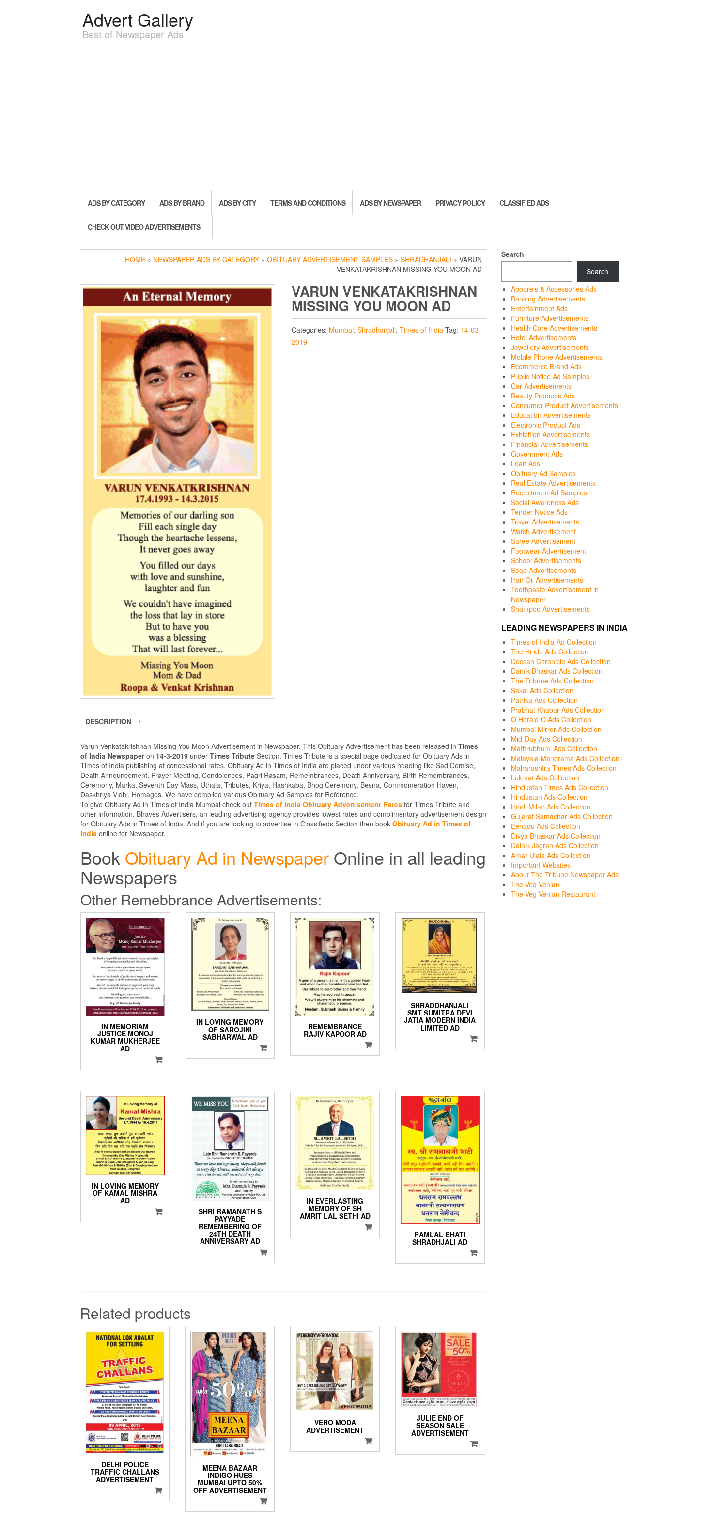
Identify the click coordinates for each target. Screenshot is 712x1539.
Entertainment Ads (539, 308)
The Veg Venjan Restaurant (553, 894)
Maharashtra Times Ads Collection (564, 768)
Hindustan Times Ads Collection (559, 787)
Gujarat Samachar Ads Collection (562, 816)
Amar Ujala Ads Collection (550, 855)
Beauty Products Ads (543, 395)
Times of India (421, 329)
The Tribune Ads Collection (552, 680)
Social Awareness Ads (545, 502)
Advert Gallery (137, 19)
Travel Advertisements (545, 521)
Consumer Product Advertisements (564, 405)
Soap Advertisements (543, 570)
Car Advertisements (541, 386)
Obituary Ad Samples (543, 473)
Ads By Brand (181, 202)
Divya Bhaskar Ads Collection (556, 836)
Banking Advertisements (548, 298)
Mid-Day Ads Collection (546, 739)
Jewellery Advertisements (550, 347)
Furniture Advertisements (549, 318)
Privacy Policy (460, 202)
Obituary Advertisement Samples (330, 259)
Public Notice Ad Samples (550, 376)
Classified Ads (524, 202)
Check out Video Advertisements (144, 227)
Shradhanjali (426, 259)
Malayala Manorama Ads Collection (565, 758)
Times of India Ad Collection (554, 642)
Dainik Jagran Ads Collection (555, 845)
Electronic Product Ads (545, 424)
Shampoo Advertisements (550, 609)
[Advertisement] (356, 117)
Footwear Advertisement (548, 550)
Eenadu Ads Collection (545, 826)
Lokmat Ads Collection (545, 777)
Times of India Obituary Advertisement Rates (328, 804)
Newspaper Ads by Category (206, 259)
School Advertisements (546, 560)
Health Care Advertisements (554, 328)
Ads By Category (116, 202)
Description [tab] (108, 721)
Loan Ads (525, 463)
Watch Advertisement (543, 531)
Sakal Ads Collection (542, 690)
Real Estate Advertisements (553, 483)
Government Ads (537, 454)
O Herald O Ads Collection (551, 719)
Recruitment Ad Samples (549, 492)
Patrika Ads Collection (544, 700)
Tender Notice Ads (539, 512)
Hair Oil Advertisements (547, 580)
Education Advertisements (551, 415)
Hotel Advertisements (543, 337)
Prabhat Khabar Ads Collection (558, 709)
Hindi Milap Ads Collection (550, 806)
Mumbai (341, 329)
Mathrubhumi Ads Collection (554, 748)
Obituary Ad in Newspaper (227, 857)
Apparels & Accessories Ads (554, 289)
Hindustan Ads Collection (549, 797)
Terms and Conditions (307, 202)
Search (512, 254)
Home (135, 259)
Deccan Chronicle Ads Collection (561, 661)
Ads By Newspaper (390, 202)
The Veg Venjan (535, 884)
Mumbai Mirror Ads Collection (556, 729)
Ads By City (237, 202)
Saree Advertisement (543, 541)
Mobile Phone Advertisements (557, 357)
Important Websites (541, 865)
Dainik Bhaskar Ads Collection (557, 671)
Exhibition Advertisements (550, 434)
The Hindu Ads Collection (549, 651)
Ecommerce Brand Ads (546, 366)
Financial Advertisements (549, 444)
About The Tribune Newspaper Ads (565, 874)
